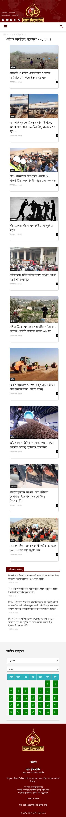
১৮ (18, 704)
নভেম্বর (18, 34)
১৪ (40, 697)
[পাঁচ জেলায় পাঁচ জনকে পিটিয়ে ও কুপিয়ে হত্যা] (34, 209)
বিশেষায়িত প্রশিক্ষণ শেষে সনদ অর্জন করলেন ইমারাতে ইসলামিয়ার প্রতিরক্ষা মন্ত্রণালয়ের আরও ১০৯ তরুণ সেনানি (33, 577)
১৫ (47, 697)
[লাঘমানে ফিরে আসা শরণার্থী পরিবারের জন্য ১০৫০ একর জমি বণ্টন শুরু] (34, 530)
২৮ (40, 711)
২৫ (18, 711)
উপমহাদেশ (13, 220)
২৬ (26, 711)
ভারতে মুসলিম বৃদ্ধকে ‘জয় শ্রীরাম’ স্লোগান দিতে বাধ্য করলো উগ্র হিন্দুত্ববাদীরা (29, 496)
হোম (4, 34)
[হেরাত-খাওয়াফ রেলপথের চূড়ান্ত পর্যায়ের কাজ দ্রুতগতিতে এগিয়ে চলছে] (34, 364)
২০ (33, 704)
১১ (18, 697)
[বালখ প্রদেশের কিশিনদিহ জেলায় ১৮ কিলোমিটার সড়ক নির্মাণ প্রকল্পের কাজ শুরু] (34, 160)
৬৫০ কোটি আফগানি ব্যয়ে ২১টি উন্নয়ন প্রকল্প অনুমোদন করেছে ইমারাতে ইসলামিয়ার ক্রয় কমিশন (33, 590)
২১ (40, 704)
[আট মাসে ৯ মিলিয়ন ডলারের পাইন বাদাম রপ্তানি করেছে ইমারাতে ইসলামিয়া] (34, 422)
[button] (61, 26)
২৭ (33, 711)
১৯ (26, 704)
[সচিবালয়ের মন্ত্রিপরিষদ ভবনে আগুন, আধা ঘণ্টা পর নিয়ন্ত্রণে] (34, 259)
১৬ (55, 697)
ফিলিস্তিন (13, 321)
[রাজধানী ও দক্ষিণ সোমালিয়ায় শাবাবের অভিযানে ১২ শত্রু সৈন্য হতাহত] (34, 57)
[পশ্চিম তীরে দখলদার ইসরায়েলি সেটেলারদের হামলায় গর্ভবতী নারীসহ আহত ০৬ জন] (34, 309)
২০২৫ (11, 34)
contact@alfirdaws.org (35, 804)
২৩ (55, 704)
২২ (48, 704)
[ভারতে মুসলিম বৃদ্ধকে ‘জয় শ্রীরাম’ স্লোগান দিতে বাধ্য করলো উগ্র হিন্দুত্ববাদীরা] (34, 476)
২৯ (48, 711)
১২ (26, 697)
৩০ (55, 711)
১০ (11, 697)
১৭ (11, 704)
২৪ (11, 711)
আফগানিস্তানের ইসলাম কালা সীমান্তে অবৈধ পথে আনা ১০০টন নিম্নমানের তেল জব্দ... (32, 127)
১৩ (33, 697)
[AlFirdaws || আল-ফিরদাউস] (33, 11)
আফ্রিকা (13, 67)
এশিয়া (12, 117)
